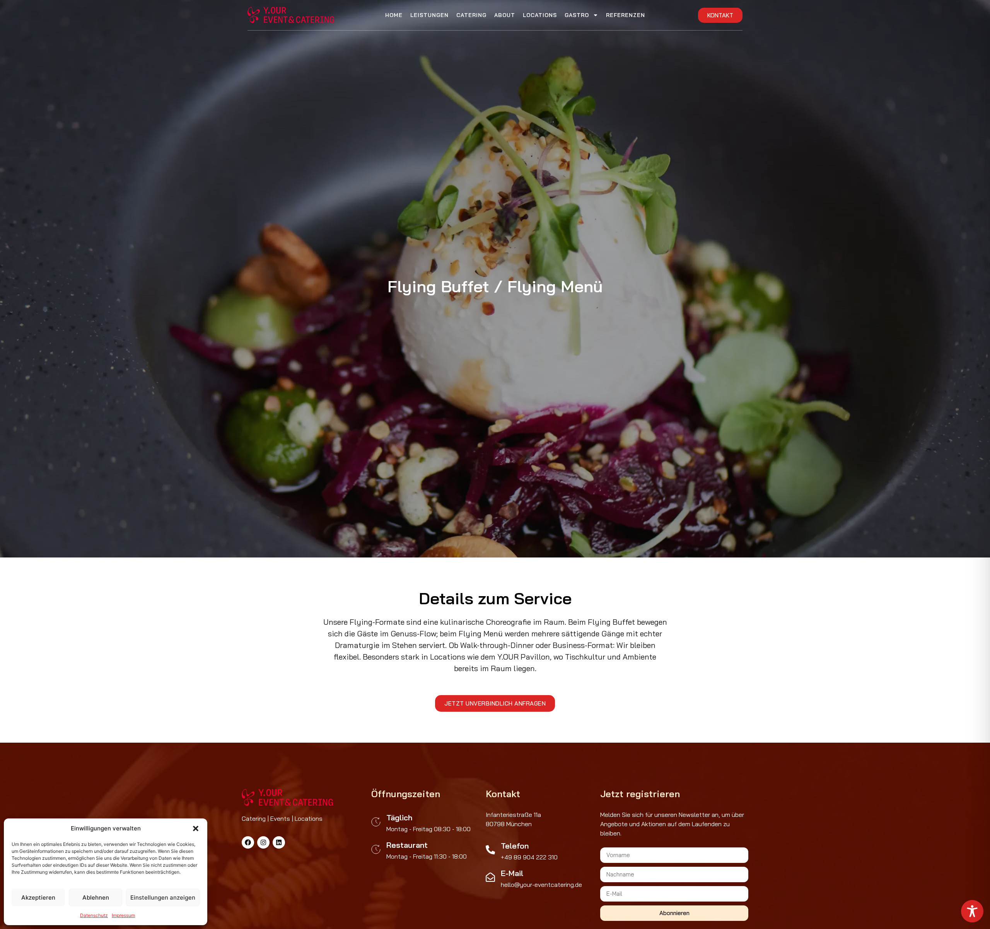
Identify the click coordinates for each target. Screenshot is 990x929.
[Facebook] (248, 842)
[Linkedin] (279, 842)
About (504, 15)
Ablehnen (95, 897)
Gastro (577, 15)
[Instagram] (263, 842)
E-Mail (512, 873)
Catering (471, 15)
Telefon (515, 846)
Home (394, 15)
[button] (196, 828)
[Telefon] (490, 849)
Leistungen (429, 15)
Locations (540, 15)
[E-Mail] (490, 877)
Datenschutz (94, 915)
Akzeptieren (38, 897)
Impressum (123, 915)
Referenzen (625, 15)
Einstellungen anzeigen (162, 897)
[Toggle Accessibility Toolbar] (972, 911)
